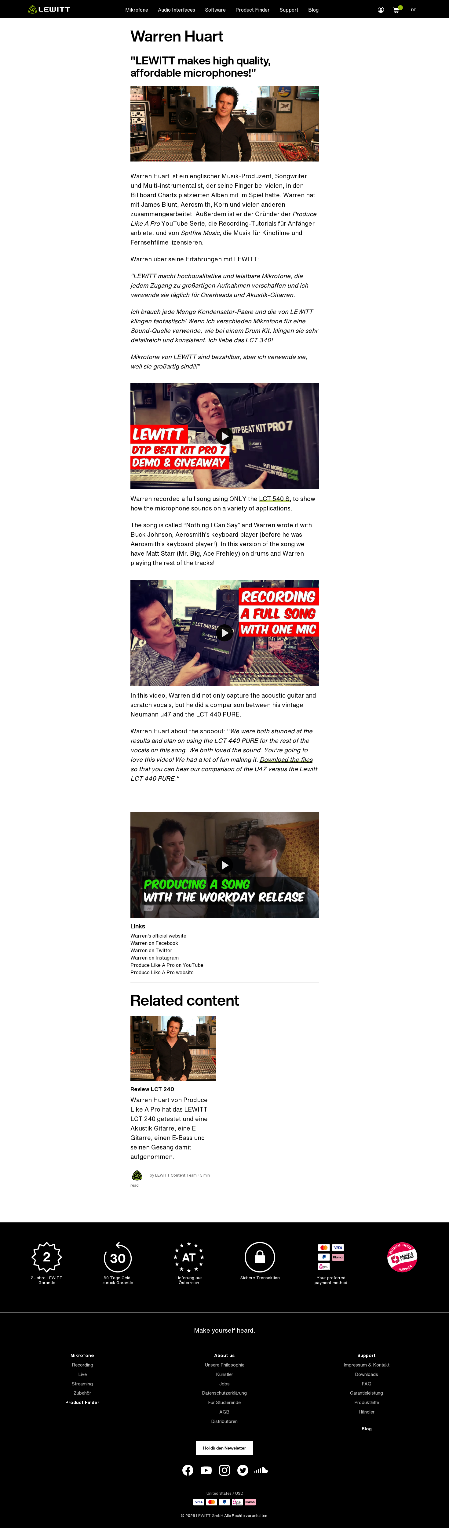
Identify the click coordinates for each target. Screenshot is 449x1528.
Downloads (366, 1374)
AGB (224, 1412)
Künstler (224, 1374)
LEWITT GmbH (209, 1516)
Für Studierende (224, 1402)
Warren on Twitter (151, 950)
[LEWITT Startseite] (49, 12)
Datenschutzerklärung (224, 1393)
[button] (396, 9)
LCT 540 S (274, 498)
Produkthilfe (366, 1402)
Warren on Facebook (154, 943)
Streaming (82, 1384)
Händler (366, 1412)
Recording (82, 1365)
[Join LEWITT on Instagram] (224, 1471)
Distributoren (224, 1421)
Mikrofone (136, 9)
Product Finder (252, 9)
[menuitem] (136, 9)
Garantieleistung (366, 1393)
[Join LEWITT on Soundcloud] (261, 1472)
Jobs (224, 1384)
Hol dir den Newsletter (224, 1448)
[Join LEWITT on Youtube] (206, 1471)
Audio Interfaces (176, 9)
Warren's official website (158, 935)
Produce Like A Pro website (162, 972)
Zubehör (82, 1393)
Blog (313, 9)
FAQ (366, 1384)
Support (288, 9)
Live (82, 1374)
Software (215, 9)
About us (224, 1355)
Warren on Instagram (154, 957)
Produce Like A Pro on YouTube (166, 965)
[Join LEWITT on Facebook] (188, 1471)
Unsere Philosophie (224, 1365)
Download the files (286, 759)
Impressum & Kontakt (366, 1365)
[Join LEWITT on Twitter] (243, 1471)
